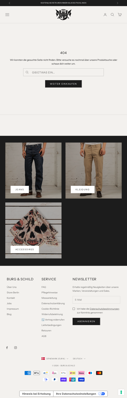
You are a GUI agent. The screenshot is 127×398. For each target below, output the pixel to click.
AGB (44, 336)
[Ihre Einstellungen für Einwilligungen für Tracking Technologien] (121, 392)
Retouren (46, 330)
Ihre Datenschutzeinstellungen (76, 393)
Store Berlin (13, 292)
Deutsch (77, 359)
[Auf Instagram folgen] (15, 347)
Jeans (19, 189)
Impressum (13, 308)
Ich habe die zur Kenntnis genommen (98, 310)
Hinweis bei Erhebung (36, 393)
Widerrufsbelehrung (52, 314)
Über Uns (12, 287)
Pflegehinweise (50, 292)
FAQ (44, 287)
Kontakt (11, 297)
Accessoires (24, 249)
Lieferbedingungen (51, 325)
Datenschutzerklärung (53, 303)
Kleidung (83, 189)
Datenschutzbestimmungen (104, 308)
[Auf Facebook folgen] (7, 347)
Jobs (9, 303)
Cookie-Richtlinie (50, 308)
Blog (9, 314)
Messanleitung (49, 297)
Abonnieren (86, 321)
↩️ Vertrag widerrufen (53, 319)
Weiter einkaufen (63, 83)
